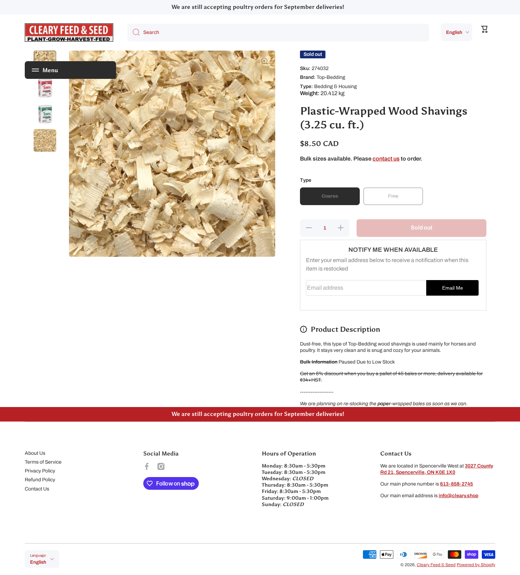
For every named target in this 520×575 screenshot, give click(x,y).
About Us (35, 453)
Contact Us (37, 489)
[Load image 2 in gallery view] (45, 88)
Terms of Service (43, 462)
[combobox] (278, 32)
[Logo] (69, 32)
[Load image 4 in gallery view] (45, 140)
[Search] (133, 32)
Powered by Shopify (476, 564)
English (454, 32)
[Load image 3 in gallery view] (45, 114)
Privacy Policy (40, 471)
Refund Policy (40, 479)
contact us (386, 159)
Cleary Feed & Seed (436, 564)
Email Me (452, 288)
